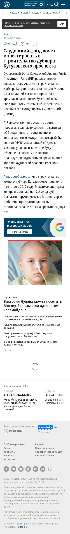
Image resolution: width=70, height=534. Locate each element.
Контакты (9, 451)
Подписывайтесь (19, 231)
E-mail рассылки (44, 455)
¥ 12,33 (35, 12)
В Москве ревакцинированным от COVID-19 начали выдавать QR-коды (31, 343)
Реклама (9, 455)
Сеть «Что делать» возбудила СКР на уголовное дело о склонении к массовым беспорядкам (33, 318)
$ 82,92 (13, 12)
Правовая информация (48, 451)
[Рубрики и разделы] (63, 4)
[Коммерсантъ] (7, 4)
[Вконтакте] (13, 469)
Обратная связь (44, 448)
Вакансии (9, 459)
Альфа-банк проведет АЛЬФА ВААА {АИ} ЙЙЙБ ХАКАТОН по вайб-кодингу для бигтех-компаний (20, 404)
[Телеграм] (6, 469)
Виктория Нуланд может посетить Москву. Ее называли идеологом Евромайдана (33, 305)
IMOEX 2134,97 (50, 12)
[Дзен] (21, 469)
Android (39, 444)
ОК (62, 24)
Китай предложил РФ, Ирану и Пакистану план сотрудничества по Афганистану (28, 335)
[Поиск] (56, 4)
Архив (7, 448)
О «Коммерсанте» (14, 444)
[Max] (42, 469)
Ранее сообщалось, (17, 176)
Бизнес (7, 34)
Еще (6, 350)
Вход (50, 4)
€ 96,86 (24, 12)
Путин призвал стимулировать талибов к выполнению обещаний (32, 326)
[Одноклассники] (28, 469)
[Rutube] (35, 469)
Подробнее (23, 526)
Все (26, 386)
